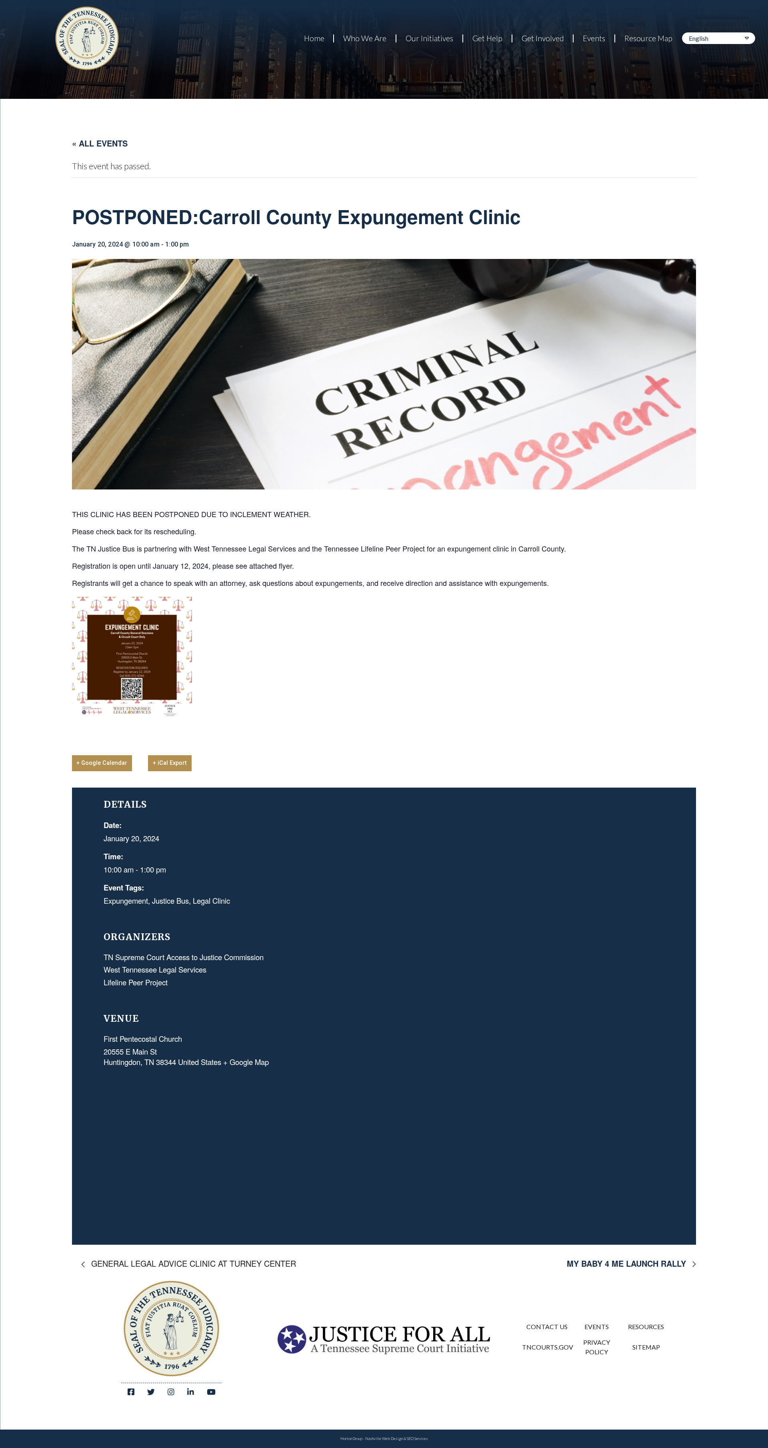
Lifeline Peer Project (136, 982)
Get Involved (543, 38)
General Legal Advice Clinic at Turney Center (192, 1263)
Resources (646, 1326)
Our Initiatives (429, 38)
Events (594, 38)
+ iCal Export (170, 762)
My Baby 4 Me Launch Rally (627, 1263)
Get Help (487, 38)
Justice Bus (170, 900)
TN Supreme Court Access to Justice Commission (184, 957)
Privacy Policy (596, 1347)
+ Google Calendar (101, 762)
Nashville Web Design (384, 1438)
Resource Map (648, 38)
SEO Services (417, 1438)
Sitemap (646, 1347)
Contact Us (547, 1326)
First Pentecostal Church (143, 1038)
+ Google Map (246, 1062)
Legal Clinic (211, 900)
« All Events (100, 143)
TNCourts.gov (547, 1347)
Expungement (126, 900)
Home (314, 38)
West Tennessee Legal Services (155, 969)
